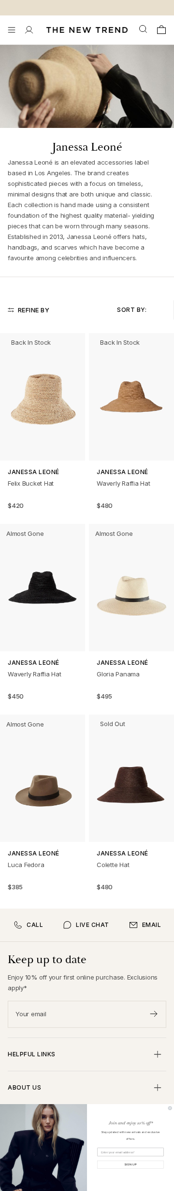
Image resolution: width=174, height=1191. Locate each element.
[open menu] (11, 30)
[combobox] (144, 29)
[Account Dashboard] (29, 30)
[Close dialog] (170, 1108)
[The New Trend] (87, 30)
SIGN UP (130, 1164)
